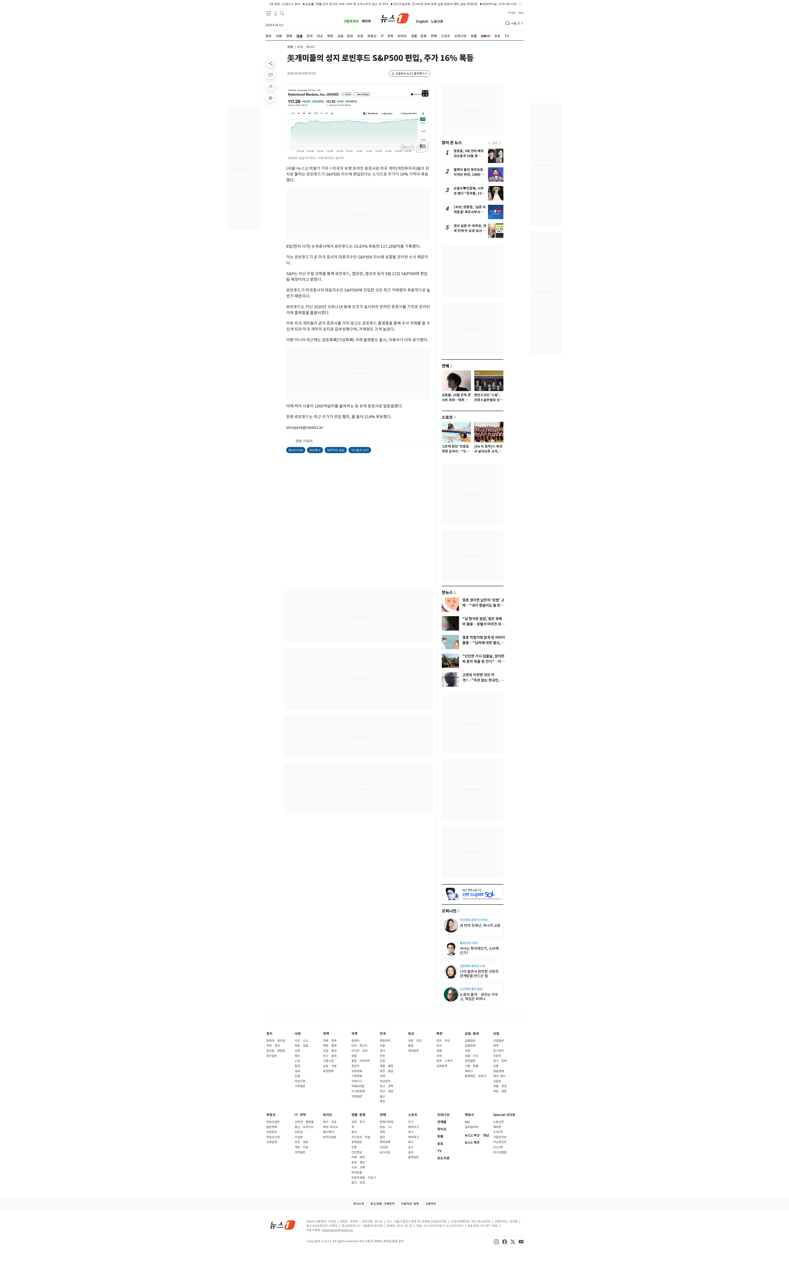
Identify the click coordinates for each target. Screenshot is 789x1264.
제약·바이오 (330, 1127)
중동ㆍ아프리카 (360, 1061)
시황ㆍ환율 (471, 1066)
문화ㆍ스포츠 (444, 1061)
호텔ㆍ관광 (500, 1086)
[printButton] (270, 98)
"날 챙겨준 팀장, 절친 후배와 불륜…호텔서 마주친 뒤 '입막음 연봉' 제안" (482, 624)
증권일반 (470, 1061)
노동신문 (437, 21)
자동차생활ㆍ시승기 (363, 1178)
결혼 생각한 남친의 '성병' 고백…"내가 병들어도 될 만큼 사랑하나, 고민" (483, 605)
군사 (439, 1046)
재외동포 (413, 1051)
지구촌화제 (358, 1091)
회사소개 (358, 1204)
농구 (410, 1147)
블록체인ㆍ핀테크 (475, 1076)
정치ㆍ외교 (443, 1041)
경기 (382, 1051)
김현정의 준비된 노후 (472, 966)
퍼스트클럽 (499, 1152)
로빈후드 (315, 450)
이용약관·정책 (410, 1204)
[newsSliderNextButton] (500, 143)
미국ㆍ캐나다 (359, 1046)
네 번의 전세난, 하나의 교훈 (480, 925)
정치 (269, 1033)
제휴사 (469, 1115)
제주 (382, 1101)
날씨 (297, 1071)
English (422, 21)
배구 (410, 1142)
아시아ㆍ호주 (359, 1051)
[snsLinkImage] (496, 1242)
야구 (410, 1122)
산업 (496, 1033)
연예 (445, 366)
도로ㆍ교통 (358, 1167)
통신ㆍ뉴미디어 (304, 1127)
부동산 (271, 1115)
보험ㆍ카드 (471, 1056)
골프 (410, 1152)
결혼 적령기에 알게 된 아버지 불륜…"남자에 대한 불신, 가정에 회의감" (483, 643)
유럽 (354, 1056)
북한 (439, 1033)
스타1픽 (498, 1132)
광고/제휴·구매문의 (382, 1204)
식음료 (497, 1081)
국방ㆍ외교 (415, 1041)
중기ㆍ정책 (500, 1061)
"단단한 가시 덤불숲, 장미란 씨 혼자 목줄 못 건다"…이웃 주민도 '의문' (483, 661)
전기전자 (498, 1051)
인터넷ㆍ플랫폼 (304, 1122)
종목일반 (413, 1157)
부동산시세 (273, 1137)
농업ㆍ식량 (330, 1066)
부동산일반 (273, 1122)
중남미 (355, 1066)
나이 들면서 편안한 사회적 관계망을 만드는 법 (479, 973)
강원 (382, 1061)
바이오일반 (329, 1137)
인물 (297, 1076)
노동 (297, 1061)
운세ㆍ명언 (358, 1162)
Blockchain (295, 450)
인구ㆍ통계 (330, 1056)
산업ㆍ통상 (330, 1051)
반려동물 (356, 1172)
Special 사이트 (504, 1115)
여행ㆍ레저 (358, 1157)
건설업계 (271, 1142)
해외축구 (413, 1137)
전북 (382, 1076)
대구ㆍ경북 (386, 1086)
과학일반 (300, 1152)
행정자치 (385, 1041)
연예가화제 (386, 1122)
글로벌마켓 (471, 1127)
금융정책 (470, 1046)
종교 (354, 1132)
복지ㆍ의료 (330, 1122)
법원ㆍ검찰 (301, 1046)
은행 (467, 1051)
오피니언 (449, 911)
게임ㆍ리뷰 (301, 1147)
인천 (382, 1056)
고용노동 (328, 1061)
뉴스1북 (498, 1147)
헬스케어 (328, 1132)
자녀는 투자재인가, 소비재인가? (479, 950)
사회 (298, 1033)
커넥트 (512, 13)
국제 (290, 47)
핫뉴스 (447, 592)
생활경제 (498, 1071)
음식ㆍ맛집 (358, 1182)
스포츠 (447, 417)
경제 (326, 1033)
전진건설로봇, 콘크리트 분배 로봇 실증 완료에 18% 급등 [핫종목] (391, 4)
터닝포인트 (499, 1142)
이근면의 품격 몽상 (471, 989)
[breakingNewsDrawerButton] (276, 13)
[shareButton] (270, 63)
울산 (382, 1096)
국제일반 (356, 1096)
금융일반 (470, 1041)
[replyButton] (270, 75)
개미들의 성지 (360, 450)
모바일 (299, 1132)
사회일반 (300, 1086)
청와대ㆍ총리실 (275, 1041)
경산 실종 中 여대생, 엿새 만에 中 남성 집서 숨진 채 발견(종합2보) (470, 231)
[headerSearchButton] (282, 13)
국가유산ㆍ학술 (360, 1137)
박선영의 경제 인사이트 (474, 920)
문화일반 (356, 1142)
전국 (383, 1033)
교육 (297, 1051)
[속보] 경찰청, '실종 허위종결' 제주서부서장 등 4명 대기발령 (470, 212)
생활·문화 (358, 1115)
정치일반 (271, 1056)
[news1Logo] (282, 1224)
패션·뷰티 (499, 1076)
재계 (495, 1046)
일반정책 (271, 1127)
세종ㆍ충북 (386, 1066)
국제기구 (356, 1081)
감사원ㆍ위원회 (275, 1051)
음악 (382, 1137)
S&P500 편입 (336, 450)
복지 (297, 1056)
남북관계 (441, 1066)
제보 (521, 13)
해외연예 (385, 1142)
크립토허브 (351, 21)
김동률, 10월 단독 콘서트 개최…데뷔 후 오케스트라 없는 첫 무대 (302, 4)
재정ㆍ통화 (330, 1046)
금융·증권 (472, 1033)
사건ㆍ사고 (301, 1041)
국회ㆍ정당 (273, 1046)
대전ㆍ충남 (386, 1071)
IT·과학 (300, 1115)
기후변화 (356, 1076)
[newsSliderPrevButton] (489, 143)
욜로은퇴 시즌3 (469, 943)
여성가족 (300, 1081)
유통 (495, 1066)
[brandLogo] (394, 18)
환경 (297, 1066)
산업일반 (498, 1041)
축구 (410, 1132)
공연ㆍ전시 (358, 1122)
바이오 (327, 1115)
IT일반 (299, 1137)
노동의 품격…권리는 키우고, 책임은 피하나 (479, 996)
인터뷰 (384, 1147)
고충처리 (430, 1204)
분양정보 (271, 1132)
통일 (410, 1046)
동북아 (355, 1041)
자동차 (497, 1056)
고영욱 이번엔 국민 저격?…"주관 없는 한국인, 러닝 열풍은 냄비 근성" (483, 680)
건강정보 (356, 1152)
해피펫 (366, 21)
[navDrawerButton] (268, 13)
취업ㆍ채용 (500, 1091)
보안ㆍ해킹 (301, 1142)
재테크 (469, 1071)
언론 (354, 1147)
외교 (411, 1033)
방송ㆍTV (386, 1127)
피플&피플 (357, 1086)
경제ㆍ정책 (330, 1041)
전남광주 (385, 1081)
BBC (467, 1122)
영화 (382, 1132)
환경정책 (328, 1071)
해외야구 (413, 1127)
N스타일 (385, 1152)
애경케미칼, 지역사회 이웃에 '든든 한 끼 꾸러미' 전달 (472, 4)
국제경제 (356, 1071)
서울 (382, 1046)
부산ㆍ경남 (386, 1091)
